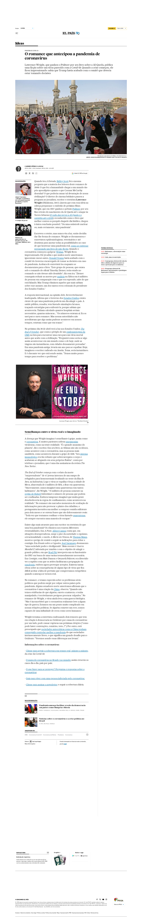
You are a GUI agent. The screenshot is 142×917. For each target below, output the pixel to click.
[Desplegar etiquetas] (87, 734)
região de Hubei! (33, 494)
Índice (88, 912)
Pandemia (61, 735)
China (57, 589)
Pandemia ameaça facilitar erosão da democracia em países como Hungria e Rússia (62, 706)
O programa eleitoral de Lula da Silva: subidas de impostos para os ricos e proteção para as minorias (114, 263)
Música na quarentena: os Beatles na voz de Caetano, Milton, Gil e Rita (23, 241)
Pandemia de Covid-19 (31, 50)
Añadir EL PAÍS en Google (80, 173)
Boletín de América (23, 857)
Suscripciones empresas (78, 912)
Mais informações (30, 744)
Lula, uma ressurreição (113, 257)
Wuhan (59, 252)
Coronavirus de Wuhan (49, 735)
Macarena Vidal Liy (65, 710)
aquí (65, 744)
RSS (85, 912)
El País (41, 723)
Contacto (17, 912)
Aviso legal (33, 912)
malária (61, 276)
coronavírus (32, 441)
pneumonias (72, 441)
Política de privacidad (50, 912)
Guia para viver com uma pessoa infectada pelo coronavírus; (55, 678)
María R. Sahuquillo (44, 710)
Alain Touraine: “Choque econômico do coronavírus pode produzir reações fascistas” (22, 200)
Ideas (19, 43)
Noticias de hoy (94, 912)
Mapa (58, 912)
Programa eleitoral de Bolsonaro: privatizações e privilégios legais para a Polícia (114, 270)
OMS (26, 735)
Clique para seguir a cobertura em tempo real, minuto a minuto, (57, 650)
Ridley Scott (63, 181)
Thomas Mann (80, 537)
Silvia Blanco (55, 710)
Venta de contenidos (25, 912)
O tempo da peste (21, 220)
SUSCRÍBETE (112, 28)
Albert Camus (59, 530)
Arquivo (57, 852)
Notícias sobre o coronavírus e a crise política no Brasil (61, 720)
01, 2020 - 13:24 (30, 168)
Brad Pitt (52, 552)
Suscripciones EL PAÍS (65, 912)
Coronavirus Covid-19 (35, 735)
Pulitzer (76, 209)
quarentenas (79, 515)
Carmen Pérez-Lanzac (34, 166)
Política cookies (41, 912)
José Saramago (69, 543)
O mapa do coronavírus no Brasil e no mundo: (48, 660)
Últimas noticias (107, 248)
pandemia (30, 564)
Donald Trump (56, 258)
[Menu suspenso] (16, 33)
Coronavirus (68, 735)
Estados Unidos (71, 298)
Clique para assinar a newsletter (41, 684)
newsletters (20, 852)
